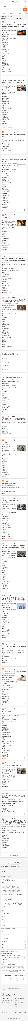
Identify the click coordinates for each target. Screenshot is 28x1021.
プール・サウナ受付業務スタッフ (12, 377)
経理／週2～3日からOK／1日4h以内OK (14, 672)
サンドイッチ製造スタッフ (10, 501)
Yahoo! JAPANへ (5, 1016)
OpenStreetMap (8, 970)
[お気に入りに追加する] (24, 73)
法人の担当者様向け (6, 1002)
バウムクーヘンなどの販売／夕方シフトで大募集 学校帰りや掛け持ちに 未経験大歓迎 (14, 547)
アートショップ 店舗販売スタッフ (12, 765)
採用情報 (17, 1006)
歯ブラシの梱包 (6, 711)
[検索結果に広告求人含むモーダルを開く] (5, 18)
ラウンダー (5, 442)
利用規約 (17, 1000)
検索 (25, 9)
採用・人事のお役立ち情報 (20, 1012)
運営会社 (17, 1004)
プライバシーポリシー (19, 1002)
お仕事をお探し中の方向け (7, 1000)
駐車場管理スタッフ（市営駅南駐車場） (14, 419)
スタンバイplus (5, 1012)
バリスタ (4, 217)
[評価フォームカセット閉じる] (26, 975)
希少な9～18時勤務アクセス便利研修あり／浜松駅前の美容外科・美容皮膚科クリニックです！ (14, 260)
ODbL (24, 970)
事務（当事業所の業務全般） (10, 484)
